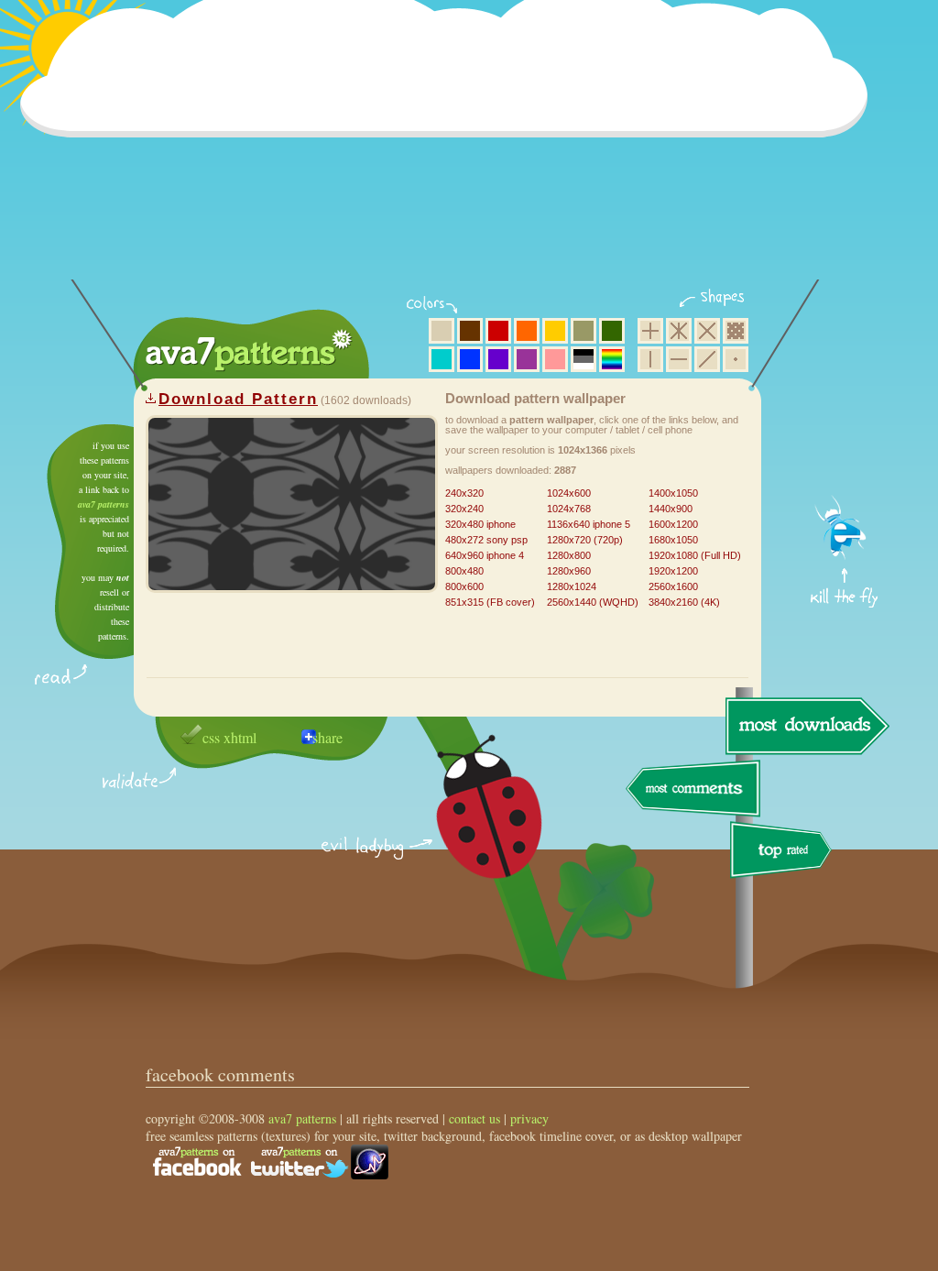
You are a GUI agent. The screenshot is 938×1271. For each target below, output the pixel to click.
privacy (529, 1118)
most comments (694, 789)
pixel (735, 331)
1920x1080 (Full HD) (695, 555)
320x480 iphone (480, 524)
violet (498, 359)
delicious (470, 827)
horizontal (679, 359)
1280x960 (569, 570)
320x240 (464, 508)
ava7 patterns (103, 504)
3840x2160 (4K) (684, 602)
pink (555, 359)
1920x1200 (673, 570)
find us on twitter (299, 1162)
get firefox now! (845, 431)
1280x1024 (571, 586)
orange (527, 331)
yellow (555, 331)
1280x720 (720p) (585, 539)
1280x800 (569, 555)
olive (583, 331)
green (612, 331)
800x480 (464, 570)
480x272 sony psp (486, 539)
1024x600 (569, 493)
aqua (441, 359)
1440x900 (671, 508)
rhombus (707, 331)
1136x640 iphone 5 (588, 524)
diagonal (707, 359)
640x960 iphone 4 (484, 555)
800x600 (464, 586)
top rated (784, 852)
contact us (474, 1118)
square (650, 331)
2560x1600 (673, 586)
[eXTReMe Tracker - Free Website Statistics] (369, 1174)
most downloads (805, 726)
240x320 (464, 493)
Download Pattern (238, 399)
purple (527, 359)
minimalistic (735, 359)
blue (470, 359)
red (498, 331)
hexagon (679, 331)
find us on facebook (197, 1162)
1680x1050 (673, 539)
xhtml (240, 737)
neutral (583, 359)
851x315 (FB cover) (490, 602)
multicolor (612, 359)
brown (470, 331)
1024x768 (569, 508)
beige (441, 331)
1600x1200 (673, 524)
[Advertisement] (450, 151)
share (327, 737)
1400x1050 (673, 493)
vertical (650, 359)
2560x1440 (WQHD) (592, 602)
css (211, 737)
